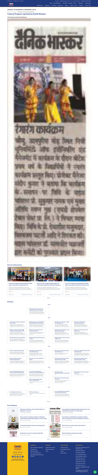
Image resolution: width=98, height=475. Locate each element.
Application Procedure (50, 447)
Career (46, 451)
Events (62, 451)
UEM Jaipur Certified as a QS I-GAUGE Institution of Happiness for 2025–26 (32, 410)
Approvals (70, 3)
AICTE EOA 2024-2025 (80, 461)
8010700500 (83, 1)
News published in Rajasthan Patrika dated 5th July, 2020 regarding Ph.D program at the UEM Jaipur (76, 410)
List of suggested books (81, 454)
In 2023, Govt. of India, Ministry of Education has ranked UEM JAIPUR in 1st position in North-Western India (36, 372)
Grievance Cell (33, 449)
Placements (54, 5)
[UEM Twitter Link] (18, 457)
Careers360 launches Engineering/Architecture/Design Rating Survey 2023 (62, 373)
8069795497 (88, 1)
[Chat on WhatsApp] (95, 472)
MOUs (75, 3)
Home (51, 3)
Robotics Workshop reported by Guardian (72, 433)
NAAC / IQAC (88, 5)
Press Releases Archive (65, 449)
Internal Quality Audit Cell (81, 456)
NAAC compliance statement (36, 447)
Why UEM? (65, 3)
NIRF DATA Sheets (34, 451)
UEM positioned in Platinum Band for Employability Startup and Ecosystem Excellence (36, 310)
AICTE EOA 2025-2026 (80, 463)
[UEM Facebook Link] (13, 457)
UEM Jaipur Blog (64, 447)
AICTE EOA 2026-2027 (80, 465)
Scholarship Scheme (49, 449)
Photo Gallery (63, 453)
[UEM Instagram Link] (15, 457)
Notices (71, 5)
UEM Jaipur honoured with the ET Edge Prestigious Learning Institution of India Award (17, 331)
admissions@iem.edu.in (66, 1)
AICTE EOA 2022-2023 (80, 458)
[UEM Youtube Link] (20, 457)
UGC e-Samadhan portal (35, 453)
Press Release (14, 11)
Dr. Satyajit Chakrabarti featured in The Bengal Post (32, 425)
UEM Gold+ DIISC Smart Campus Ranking (17, 337)
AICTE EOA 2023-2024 (80, 459)
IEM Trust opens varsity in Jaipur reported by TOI (73, 425)
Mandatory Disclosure (80, 450)
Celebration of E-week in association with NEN (31, 433)
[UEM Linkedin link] (23, 457)
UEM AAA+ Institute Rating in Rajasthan (17, 350)
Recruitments (88, 3)
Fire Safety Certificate (80, 452)
